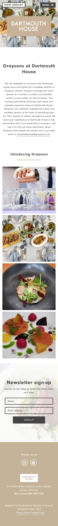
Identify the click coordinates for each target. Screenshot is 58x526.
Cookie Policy (37, 512)
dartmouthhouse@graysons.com (33, 134)
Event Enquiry (14, 5)
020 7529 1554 (36, 493)
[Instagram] (24, 462)
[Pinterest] (33, 462)
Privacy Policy (23, 512)
